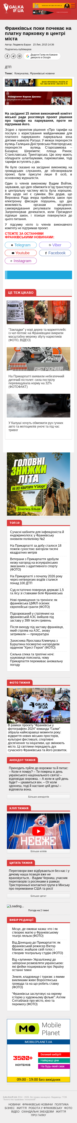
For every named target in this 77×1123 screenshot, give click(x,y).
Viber (56, 245)
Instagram (21, 261)
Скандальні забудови (38, 1111)
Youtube (22, 253)
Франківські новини (42, 73)
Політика (62, 1104)
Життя (22, 1108)
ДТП (8, 67)
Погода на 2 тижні (38, 910)
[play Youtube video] (38, 831)
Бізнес (10, 1108)
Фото (68, 1108)
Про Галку (38, 1115)
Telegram (22, 245)
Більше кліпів (39, 851)
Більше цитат (38, 896)
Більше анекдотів (38, 796)
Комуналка (21, 73)
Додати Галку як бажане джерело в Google (44, 56)
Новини (14, 1104)
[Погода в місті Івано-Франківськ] (38, 906)
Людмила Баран (22, 44)
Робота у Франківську (45, 1108)
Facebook (56, 253)
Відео (15, 1111)
